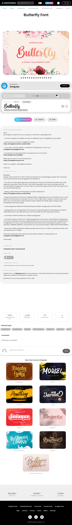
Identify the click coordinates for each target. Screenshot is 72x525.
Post (66, 351)
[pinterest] (42, 517)
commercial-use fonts (37, 495)
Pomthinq (19, 405)
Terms (39, 511)
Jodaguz (19, 428)
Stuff (67, 8)
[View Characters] (62, 106)
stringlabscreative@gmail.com (14, 149)
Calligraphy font (20, 273)
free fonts (12, 495)
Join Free (66, 3)
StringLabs (14, 86)
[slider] (37, 95)
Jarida (53, 405)
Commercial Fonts (26, 506)
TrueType (16, 102)
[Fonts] (9, 3)
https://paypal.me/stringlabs (13, 155)
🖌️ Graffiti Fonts (47, 8)
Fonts (4, 8)
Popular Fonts (12, 506)
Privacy (32, 511)
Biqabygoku (19, 382)
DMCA (46, 511)
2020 (10, 315)
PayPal (10, 257)
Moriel (53, 382)
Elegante (53, 428)
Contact (65, 85)
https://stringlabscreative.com (14, 160)
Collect (41, 119)
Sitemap (52, 511)
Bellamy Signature (36, 473)
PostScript (26, 102)
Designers (59, 8)
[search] (25, 3)
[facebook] (30, 517)
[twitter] (36, 517)
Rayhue (52, 450)
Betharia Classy (19, 450)
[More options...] (66, 106)
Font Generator (33, 8)
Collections (21, 8)
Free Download (25, 119)
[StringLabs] (5, 85)
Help (18, 511)
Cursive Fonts (48, 506)
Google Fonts (59, 506)
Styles (12, 8)
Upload (49, 3)
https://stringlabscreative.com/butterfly (17, 144)
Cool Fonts (37, 506)
